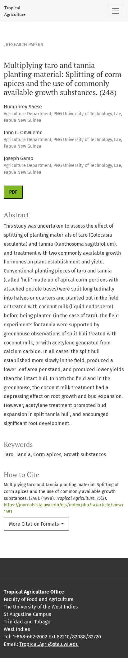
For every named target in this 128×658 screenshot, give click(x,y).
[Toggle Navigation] (115, 11)
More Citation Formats (34, 524)
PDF (13, 192)
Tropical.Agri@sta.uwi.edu (49, 644)
